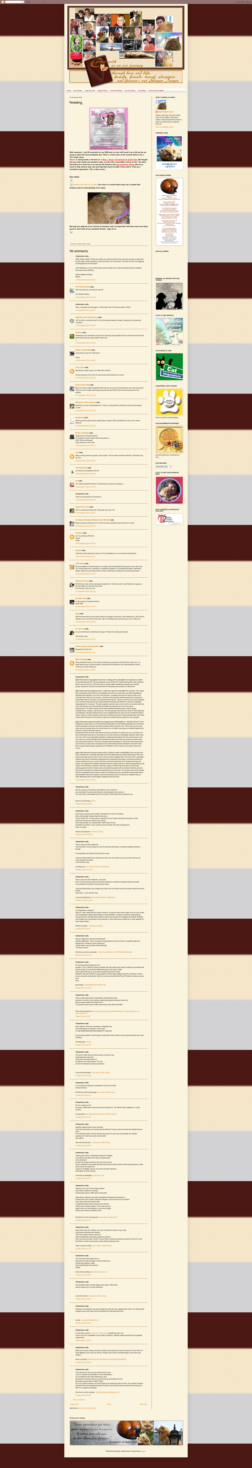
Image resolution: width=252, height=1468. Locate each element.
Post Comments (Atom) (87, 1408)
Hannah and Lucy (81, 581)
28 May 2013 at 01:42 (83, 1362)
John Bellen (79, 563)
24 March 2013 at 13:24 (83, 870)
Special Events (102, 91)
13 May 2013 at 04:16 (83, 1275)
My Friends (142, 91)
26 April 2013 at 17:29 (83, 955)
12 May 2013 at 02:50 (83, 1145)
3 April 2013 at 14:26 (82, 929)
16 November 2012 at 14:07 (85, 574)
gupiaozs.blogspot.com (90, 1320)
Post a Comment (79, 1400)
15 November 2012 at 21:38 (85, 297)
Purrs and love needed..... (156, 91)
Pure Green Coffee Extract (102, 1246)
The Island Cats (81, 468)
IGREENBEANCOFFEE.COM (95, 985)
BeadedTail (79, 418)
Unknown (78, 533)
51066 (93, 801)
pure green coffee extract (101, 1073)
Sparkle (78, 550)
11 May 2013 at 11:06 (83, 1117)
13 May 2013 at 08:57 (83, 1340)
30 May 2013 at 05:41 (83, 1395)
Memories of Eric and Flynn (85, 402)
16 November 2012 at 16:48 (85, 622)
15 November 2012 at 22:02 (85, 343)
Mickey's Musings (82, 433)
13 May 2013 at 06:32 (83, 1323)
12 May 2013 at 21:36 (83, 1249)
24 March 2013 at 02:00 (83, 834)
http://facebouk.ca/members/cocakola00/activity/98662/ (106, 1359)
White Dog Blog (81, 659)
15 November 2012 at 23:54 (85, 411)
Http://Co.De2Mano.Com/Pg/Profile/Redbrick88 (115, 952)
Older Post (143, 1404)
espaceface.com (98, 1175)
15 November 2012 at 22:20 (85, 360)
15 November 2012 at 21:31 (85, 280)
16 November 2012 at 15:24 (85, 591)
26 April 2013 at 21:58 (83, 988)
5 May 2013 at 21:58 (82, 1016)
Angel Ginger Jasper (166, 112)
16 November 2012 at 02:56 (85, 500)
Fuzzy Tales (79, 367)
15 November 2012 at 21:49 (85, 325)
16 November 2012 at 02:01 (85, 461)
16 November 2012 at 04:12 (85, 556)
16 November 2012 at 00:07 (85, 426)
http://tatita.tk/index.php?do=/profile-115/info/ (101, 1114)
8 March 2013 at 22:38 (83, 804)
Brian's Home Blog (82, 385)
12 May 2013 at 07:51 (83, 1220)
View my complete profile (164, 127)
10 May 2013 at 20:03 (83, 1095)
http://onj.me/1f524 (96, 926)
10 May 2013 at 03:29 (83, 1076)
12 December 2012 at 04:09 (85, 780)
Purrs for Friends (116, 91)
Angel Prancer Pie (82, 507)
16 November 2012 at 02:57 (85, 513)
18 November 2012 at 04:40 (85, 670)
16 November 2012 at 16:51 (85, 639)
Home (69, 91)
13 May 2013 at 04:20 (83, 1299)
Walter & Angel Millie (83, 350)
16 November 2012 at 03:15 (85, 526)
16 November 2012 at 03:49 (85, 543)
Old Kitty (78, 332)
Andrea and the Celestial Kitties (87, 646)
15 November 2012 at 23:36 (85, 395)
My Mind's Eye (80, 598)
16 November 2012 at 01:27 (85, 445)
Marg (77, 614)
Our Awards (78, 91)
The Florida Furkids (82, 287)
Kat (76, 481)
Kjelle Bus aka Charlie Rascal (86, 317)
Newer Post (74, 1404)
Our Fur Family (130, 91)
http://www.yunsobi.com (98, 1272)
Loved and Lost (90, 91)
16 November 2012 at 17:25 (85, 652)
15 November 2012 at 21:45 (85, 310)
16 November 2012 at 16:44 (85, 606)
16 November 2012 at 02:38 (85, 487)
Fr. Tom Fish (80, 629)
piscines (88, 1042)
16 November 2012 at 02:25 (85, 474)
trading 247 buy (97, 832)
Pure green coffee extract (99, 1333)
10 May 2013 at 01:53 (83, 1045)
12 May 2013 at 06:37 (83, 1178)
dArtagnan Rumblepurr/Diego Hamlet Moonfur (92, 520)
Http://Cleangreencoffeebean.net (107, 1392)
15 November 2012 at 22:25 (85, 378)
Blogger (143, 1451)
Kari (77, 452)
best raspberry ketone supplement (97, 867)
